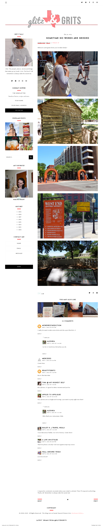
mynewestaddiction (51, 325)
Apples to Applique (51, 395)
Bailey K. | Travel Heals (53, 428)
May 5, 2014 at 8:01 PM (49, 441)
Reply (40, 333)
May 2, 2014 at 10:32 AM (49, 396)
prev (96, 501)
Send (19, 266)
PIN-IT (48, 43)
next (40, 501)
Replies (47, 337)
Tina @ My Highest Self (53, 382)
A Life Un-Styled (50, 440)
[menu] (6, 2)
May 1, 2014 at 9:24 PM (49, 360)
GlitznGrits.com (13, 525)
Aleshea (51, 341)
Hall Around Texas (51, 452)
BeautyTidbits (48, 370)
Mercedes (46, 358)
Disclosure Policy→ (78, 513)
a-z (43, 293)
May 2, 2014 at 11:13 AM (54, 412)
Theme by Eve (96, 525)
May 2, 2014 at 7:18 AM (49, 384)
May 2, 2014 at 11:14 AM (54, 343)
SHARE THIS (41, 43)
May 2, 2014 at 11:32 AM (49, 429)
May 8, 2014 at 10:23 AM (49, 453)
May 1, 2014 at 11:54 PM (49, 372)
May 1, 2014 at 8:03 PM (49, 327)
